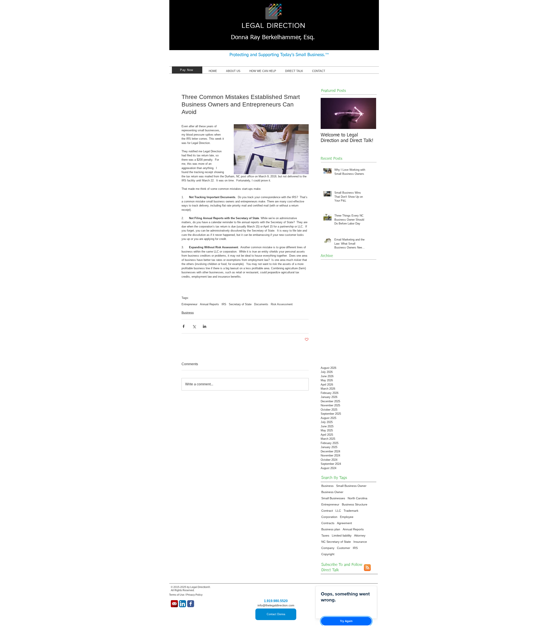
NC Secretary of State (336, 541)
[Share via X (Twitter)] (194, 326)
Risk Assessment (282, 304)
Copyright (327, 554)
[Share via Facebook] (184, 326)
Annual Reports (209, 304)
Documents (261, 304)
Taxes (325, 535)
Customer (343, 548)
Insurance (360, 541)
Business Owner (332, 492)
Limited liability (341, 535)
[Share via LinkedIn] (205, 326)
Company (327, 548)
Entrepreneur (189, 304)
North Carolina (357, 498)
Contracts (327, 523)
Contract (327, 510)
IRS (224, 304)
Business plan (330, 529)
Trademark (351, 510)
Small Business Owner (351, 485)
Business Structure (354, 504)
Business (188, 312)
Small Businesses (333, 498)
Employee (346, 517)
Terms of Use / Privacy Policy (186, 594)
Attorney (359, 535)
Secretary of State (240, 304)
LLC (338, 510)
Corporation (329, 517)
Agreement (344, 523)
